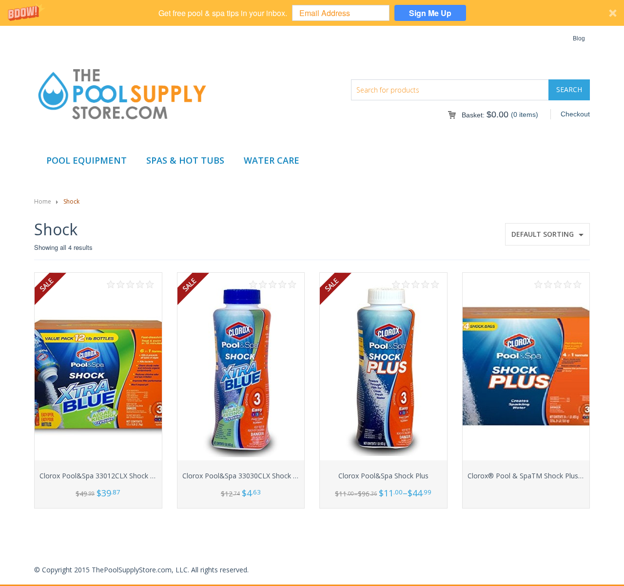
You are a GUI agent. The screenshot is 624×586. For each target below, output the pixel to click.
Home (42, 201)
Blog (579, 38)
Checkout (575, 114)
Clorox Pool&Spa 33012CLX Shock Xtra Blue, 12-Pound (126, 475)
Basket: (485, 115)
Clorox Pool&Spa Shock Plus (383, 475)
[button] (312, 13)
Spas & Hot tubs (185, 160)
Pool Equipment (86, 160)
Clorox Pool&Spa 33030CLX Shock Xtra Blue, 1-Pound (267, 475)
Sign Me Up (430, 13)
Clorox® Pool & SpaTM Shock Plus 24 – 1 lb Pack (546, 475)
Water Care (271, 160)
